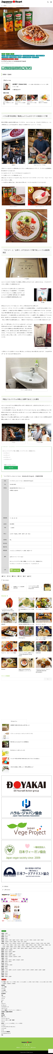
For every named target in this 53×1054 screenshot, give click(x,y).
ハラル (3, 55)
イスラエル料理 (23, 982)
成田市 (25, 941)
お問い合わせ (7, 889)
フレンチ (3, 998)
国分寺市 (19, 943)
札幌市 (6, 933)
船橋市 (15, 941)
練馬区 (11, 946)
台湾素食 (4, 983)
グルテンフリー (4, 991)
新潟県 (2, 950)
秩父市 (18, 940)
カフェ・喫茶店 (4, 1010)
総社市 (6, 963)
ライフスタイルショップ (5, 1033)
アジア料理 (3, 982)
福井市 (10, 951)
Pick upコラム (14, 721)
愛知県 (2, 956)
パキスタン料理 (42, 982)
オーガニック (3, 1005)
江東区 (15, 945)
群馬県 (2, 938)
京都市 (6, 958)
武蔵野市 (28, 946)
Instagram (26, 1044)
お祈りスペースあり (35, 57)
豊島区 (46, 945)
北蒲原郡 (10, 950)
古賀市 (40, 969)
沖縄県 (2, 976)
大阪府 (2, 959)
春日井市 (15, 956)
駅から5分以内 (6, 580)
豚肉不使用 (19, 57)
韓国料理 (9, 983)
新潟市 (6, 950)
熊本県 (2, 973)
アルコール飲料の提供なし (27, 57)
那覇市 (6, 976)
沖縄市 (10, 976)
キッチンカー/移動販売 (5, 1031)
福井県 (2, 951)
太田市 (6, 938)
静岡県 (2, 955)
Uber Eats (11, 467)
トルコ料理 (3, 990)
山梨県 (2, 935)
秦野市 (7, 948)
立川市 (10, 943)
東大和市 (14, 943)
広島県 (2, 964)
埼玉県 (2, 940)
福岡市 (10, 969)
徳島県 (2, 966)
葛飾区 (19, 946)
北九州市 (19, 969)
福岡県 (2, 969)
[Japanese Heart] (11, 2)
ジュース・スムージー (5, 1018)
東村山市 (33, 943)
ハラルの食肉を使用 (5, 57)
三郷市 (10, 940)
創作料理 (3, 1015)
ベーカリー (3, 1025)
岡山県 (2, 963)
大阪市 (6, 959)
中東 (18, 982)
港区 (45, 943)
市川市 (11, 941)
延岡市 (6, 974)
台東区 (7, 945)
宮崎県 (2, 974)
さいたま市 (26, 940)
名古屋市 (10, 956)
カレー (2, 1000)
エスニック (3, 1003)
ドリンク (3, 1021)
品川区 (19, 945)
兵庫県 (2, 961)
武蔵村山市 (28, 943)
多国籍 (2, 1013)
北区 (50, 945)
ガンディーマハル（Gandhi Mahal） (20, 103)
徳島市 (6, 966)
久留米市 (23, 969)
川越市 (21, 940)
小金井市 (32, 946)
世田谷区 (31, 945)
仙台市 (6, 936)
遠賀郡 (44, 969)
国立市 (37, 946)
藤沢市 (22, 948)
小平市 (23, 943)
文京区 (4, 945)
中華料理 (13, 983)
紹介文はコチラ (17, 89)
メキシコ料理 (3, 986)
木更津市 (6, 941)
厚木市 (34, 948)
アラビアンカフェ (11, 1010)
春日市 (28, 969)
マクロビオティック (5, 1006)
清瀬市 (40, 946)
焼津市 (10, 955)
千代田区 (37, 943)
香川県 (2, 968)
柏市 (22, 941)
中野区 (12, 53)
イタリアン (3, 996)
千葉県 (48, 100)
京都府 (2, 958)
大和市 (38, 948)
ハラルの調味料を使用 (13, 57)
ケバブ (16, 59)
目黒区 (23, 945)
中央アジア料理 (35, 982)
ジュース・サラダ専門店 (9, 1023)
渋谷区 (35, 945)
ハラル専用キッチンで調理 (40, 55)
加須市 (6, 940)
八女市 (6, 969)
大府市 (19, 956)
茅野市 (6, 953)
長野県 (2, 953)
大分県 (2, 971)
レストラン (3, 988)
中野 (8, 53)
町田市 (6, 943)
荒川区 (4, 946)
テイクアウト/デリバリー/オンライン (8, 59)
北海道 (2, 933)
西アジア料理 (49, 982)
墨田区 (11, 945)
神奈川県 (3, 948)
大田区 (26, 945)
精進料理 (3, 985)
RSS (28, 1044)
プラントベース (4, 1008)
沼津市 (14, 955)
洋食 (2, 995)
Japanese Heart (23, 1052)
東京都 (3, 53)
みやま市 (14, 969)
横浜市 (15, 948)
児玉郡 (34, 940)
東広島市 (6, 964)
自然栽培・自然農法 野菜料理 (6, 1011)
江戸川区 (23, 946)
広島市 (11, 964)
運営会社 (6, 886)
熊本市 (6, 973)
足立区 (15, 946)
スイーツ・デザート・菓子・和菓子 (8, 1020)
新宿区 (48, 943)
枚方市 (10, 959)
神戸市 (10, 961)
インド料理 (29, 982)
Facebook (24, 1044)
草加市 (42, 940)
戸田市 (31, 940)
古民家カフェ (18, 1010)
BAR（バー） (3, 1016)
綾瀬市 (42, 948)
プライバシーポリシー (25, 1047)
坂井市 (6, 951)
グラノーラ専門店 (19, 1023)
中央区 (42, 943)
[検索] (48, 2)
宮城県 (2, 936)
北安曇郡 (10, 953)
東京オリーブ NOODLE (43, 102)
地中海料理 (3, 993)
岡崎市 (6, 956)
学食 (2, 1035)
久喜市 (38, 940)
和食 (7, 982)
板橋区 (7, 946)
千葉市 (18, 941)
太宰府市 (32, 969)
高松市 (6, 968)
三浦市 (11, 948)
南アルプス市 (7, 935)
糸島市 (36, 969)
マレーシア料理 (13, 982)
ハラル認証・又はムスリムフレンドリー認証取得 (14, 55)
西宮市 (6, 961)
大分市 (6, 971)
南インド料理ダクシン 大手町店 (8, 103)
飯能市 (14, 940)
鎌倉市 (26, 948)
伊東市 (6, 955)
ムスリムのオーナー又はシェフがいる (29, 55)
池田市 (14, 959)
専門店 (2, 1023)
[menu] (51, 2)
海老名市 (30, 948)
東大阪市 (18, 959)
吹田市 (22, 959)
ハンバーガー (3, 1028)
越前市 (14, 951)
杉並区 (42, 945)
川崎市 (18, 948)
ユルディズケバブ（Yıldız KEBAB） (31, 103)
